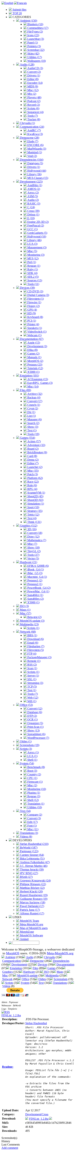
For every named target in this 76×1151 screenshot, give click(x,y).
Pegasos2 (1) (34, 584)
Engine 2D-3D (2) (38, 221)
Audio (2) (33, 199)
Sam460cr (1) (35, 595)
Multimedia (52, 975)
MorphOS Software (31, 935)
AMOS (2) (33, 188)
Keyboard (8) (35, 317)
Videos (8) (25, 836)
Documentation (65, 964)
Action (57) (34, 441)
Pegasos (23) (34, 364)
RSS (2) (32, 664)
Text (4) (32, 518)
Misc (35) (33, 470)
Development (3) (37, 346)
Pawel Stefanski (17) (31, 906)
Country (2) (34, 774)
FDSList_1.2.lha (11, 1015)
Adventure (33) (36, 445)
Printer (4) (33, 324)
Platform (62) (35, 478)
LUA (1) (32, 756)
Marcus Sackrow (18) (32, 902)
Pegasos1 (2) (34, 580)
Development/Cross (36, 1114)
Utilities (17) (34, 57)
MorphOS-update (27, 975)
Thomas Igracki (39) (31, 869)
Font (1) (32, 825)
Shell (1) (32, 759)
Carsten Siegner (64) (31, 854)
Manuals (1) (34, 357)
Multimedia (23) (29, 624)
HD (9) (31, 313)
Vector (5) (33, 558)
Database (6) (34, 712)
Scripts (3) (25, 748)
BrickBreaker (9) (37, 452)
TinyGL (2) (34, 551)
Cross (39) (33, 210)
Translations (60, 982)
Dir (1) (31, 412)
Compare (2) (34, 814)
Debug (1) (33, 214)
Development (19, 964)
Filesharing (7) (35, 646)
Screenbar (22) (35, 49)
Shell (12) (33, 800)
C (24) (31, 207)
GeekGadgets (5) (37, 232)
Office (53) (26, 704)
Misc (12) (33, 90)
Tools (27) (33, 554)
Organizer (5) (35, 723)
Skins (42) (33, 53)
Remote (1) (33, 660)
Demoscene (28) (29, 137)
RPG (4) (32, 489)
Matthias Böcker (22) (32, 887)
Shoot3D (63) (35, 499)
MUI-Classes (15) (37, 177)
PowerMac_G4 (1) (38, 591)
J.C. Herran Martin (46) (33, 865)
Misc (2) (32, 785)
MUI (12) (33, 258)
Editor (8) (33, 79)
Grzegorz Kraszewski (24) (35, 880)
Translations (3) (28, 832)
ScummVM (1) (36, 492)
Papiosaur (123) (28, 851)
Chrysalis (49, 957)
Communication (11, 960)
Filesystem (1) (35, 298)
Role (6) (32, 485)
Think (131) (34, 521)
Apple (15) (33, 342)
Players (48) (34, 97)
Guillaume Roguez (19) (33, 898)
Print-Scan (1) (35, 726)
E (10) (31, 218)
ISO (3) (24, 606)
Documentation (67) (31, 338)
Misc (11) (32, 829)
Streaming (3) (35, 682)
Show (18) (33, 547)
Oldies (42, 979)
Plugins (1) (33, 792)
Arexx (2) (33, 192)
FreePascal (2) (35, 225)
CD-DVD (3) (35, 291)
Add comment (9, 1147)
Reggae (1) (33, 265)
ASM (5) (32, 196)
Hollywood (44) (36, 170)
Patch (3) (32, 474)
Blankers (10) (35, 24)
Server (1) (33, 675)
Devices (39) (27, 287)
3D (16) (32, 529)
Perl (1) (31, 262)
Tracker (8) (33, 119)
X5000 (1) (33, 371)
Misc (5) (32, 251)
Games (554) (27, 437)
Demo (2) (33, 459)
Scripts (9, 982)
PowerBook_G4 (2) (39, 587)
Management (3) (36, 247)
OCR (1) (32, 719)
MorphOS (12, 953)
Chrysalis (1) (27, 123)
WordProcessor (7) (38, 737)
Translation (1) (35, 803)
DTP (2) (32, 715)
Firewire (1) (34, 302)
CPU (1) (32, 778)
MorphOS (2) (35, 360)
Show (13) (33, 730)
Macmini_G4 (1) (37, 576)
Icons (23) (33, 35)
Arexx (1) (33, 752)
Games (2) (33, 353)
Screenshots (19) (29, 745)
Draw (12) (33, 536)
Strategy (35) (34, 510)
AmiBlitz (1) (34, 185)
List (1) (31, 415)
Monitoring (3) (35, 254)
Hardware (29, 971)
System (25, 982)
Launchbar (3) (35, 38)
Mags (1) (24, 609)
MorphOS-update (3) (31, 620)
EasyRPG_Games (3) (40, 382)
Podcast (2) (33, 101)
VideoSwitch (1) (36, 331)
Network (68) (27, 631)
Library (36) (34, 174)
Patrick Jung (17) (29, 909)
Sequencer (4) (35, 112)
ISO (46, 971)
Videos (6, 986)
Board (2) (33, 448)
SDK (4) (32, 273)
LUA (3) (32, 243)
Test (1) (31, 690)
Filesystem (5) (35, 650)
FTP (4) (31, 653)
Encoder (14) (35, 82)
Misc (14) (33, 386)
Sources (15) (34, 280)
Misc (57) (25, 613)
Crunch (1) (33, 404)
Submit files (19, 9)
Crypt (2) (32, 408)
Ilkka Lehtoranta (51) (32, 858)
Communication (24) (31, 126)
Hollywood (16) (36, 236)
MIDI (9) (32, 86)
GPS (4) (32, 309)
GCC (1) (32, 229)
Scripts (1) (33, 628)
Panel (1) (32, 42)
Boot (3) (32, 770)
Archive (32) (34, 393)
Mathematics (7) (36, 540)
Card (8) (32, 456)
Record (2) (33, 104)
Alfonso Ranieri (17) (31, 913)
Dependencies (61, 960)
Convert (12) (34, 708)
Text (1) (32, 430)
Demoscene (37, 960)
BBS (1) (32, 635)
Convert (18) (34, 532)
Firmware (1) (35, 781)
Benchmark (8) (36, 767)
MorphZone (26, 931)
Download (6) (35, 639)
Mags (60, 971)
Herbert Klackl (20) (31, 891)
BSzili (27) (26, 876)
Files (35, 968)
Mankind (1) (34, 152)
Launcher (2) (34, 467)
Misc (5, 975)
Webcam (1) (34, 335)
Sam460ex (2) (35, 598)
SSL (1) (31, 679)
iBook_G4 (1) (35, 569)
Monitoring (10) (36, 789)
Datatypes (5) (35, 163)
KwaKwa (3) (35, 134)
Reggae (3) (33, 796)
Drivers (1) (33, 75)
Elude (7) (32, 141)
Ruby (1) (32, 269)
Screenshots (61, 979)
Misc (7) (32, 543)
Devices (42, 964)
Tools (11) (33, 284)
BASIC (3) (33, 203)
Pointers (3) (34, 46)
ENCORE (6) (35, 145)
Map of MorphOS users (33, 928)
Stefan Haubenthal (36, 1023)
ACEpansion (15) (37, 379)
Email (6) (32, 642)
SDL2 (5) (33, 276)
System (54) (26, 763)
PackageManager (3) (39, 657)
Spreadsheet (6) (36, 734)
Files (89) (25, 390)
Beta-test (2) (34, 617)
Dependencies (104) (31, 159)
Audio (29, 957)
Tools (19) (33, 434)
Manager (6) (34, 419)
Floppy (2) (33, 306)
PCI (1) (31, 320)
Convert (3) (34, 818)
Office (25, 979)
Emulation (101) (29, 375)
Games (51, 968)
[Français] (20, 3)
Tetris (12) (33, 514)
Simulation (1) (35, 503)
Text (41, 982)
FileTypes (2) (35, 31)
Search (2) (33, 423)
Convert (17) (34, 401)
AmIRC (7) (34, 130)
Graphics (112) (28, 525)
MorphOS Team (29, 920)
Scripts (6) (33, 108)
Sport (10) (33, 507)
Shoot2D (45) (35, 496)
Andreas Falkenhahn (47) (34, 862)
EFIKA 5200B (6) (38, 565)
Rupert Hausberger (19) (33, 895)
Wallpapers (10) (36, 60)
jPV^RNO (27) (28, 873)
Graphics (7, 971)
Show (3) (32, 426)
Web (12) (32, 697)
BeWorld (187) (28, 847)
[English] (7, 3)
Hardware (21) (28, 562)
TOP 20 (17, 13)
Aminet (24, 939)
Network (7, 979)
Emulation (16, 968)
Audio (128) (26, 64)
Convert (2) (34, 71)
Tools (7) (32, 115)
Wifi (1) (31, 701)
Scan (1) (32, 668)
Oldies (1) (25, 741)
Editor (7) (33, 463)
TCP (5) (32, 686)
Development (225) (31, 181)
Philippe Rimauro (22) (32, 884)
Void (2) (32, 156)
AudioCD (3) (35, 68)
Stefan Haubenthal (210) (34, 843)
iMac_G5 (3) (34, 573)
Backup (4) (33, 397)
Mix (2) (31, 93)
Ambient (10, 957)
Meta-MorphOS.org (31, 924)
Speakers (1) (34, 328)
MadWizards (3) (36, 148)
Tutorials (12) (35, 368)
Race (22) (33, 481)
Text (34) (25, 811)
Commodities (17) (37, 27)
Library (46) (34, 240)
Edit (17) (32, 822)
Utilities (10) (34, 807)
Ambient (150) (28, 20)
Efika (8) (32, 349)
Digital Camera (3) (38, 295)
